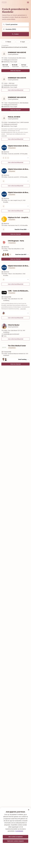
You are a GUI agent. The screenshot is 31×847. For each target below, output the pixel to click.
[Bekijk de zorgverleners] (15, 158)
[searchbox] (15, 24)
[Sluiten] (29, 810)
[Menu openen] (28, 2)
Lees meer (4, 135)
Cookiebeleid (19, 831)
